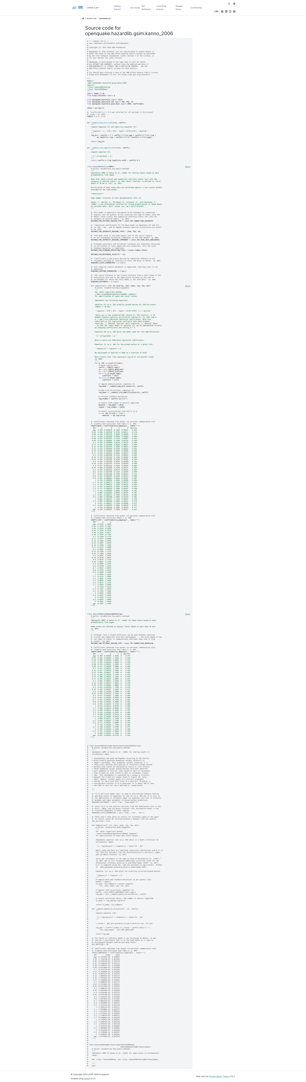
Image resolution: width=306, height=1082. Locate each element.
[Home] (83, 18)
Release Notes (179, 7)
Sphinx (87, 1078)
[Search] (229, 3)
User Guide (135, 7)
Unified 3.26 (92, 7)
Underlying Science (161, 7)
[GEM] (216, 11)
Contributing (196, 7)
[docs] (187, 167)
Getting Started (117, 7)
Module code (92, 18)
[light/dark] (234, 4)
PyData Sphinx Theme (219, 1076)
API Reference (146, 7)
